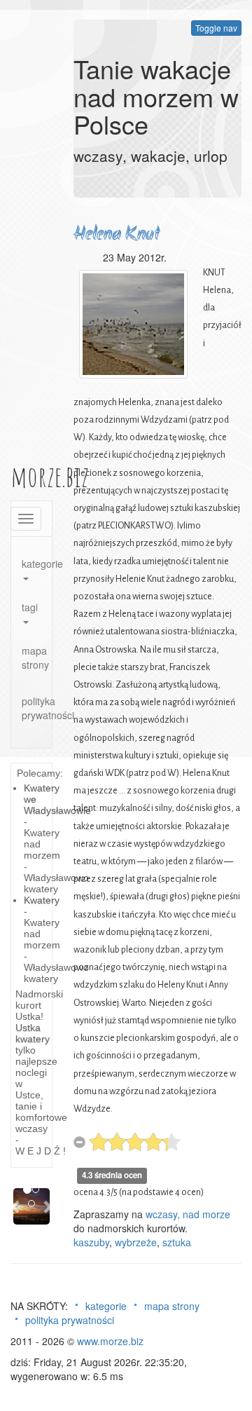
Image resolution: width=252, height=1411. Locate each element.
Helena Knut (117, 234)
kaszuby (91, 1242)
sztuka (176, 1242)
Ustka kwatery (32, 1033)
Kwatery (41, 900)
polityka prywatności (37, 708)
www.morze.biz (110, 1341)
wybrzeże (136, 1242)
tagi (30, 607)
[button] (16, 1206)
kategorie (37, 564)
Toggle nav (216, 28)
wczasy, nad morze (188, 1214)
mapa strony (35, 657)
